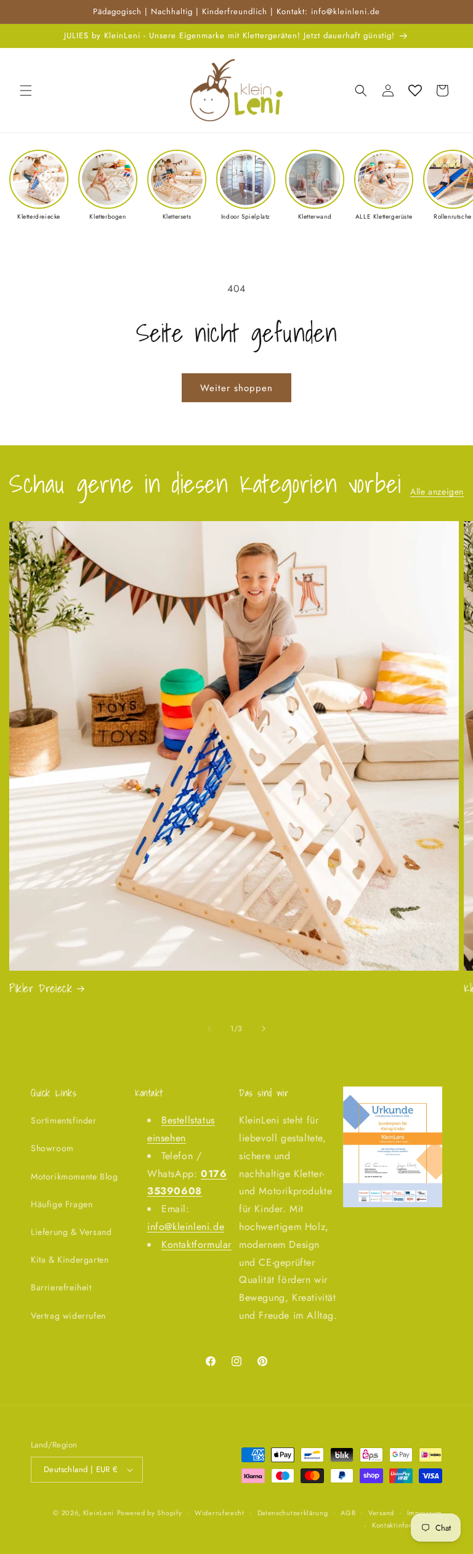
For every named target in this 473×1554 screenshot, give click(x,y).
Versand (381, 1513)
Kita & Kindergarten (69, 1259)
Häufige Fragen (61, 1204)
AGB (348, 1513)
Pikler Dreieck (40, 988)
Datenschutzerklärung (292, 1513)
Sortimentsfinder (64, 1120)
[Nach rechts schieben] (263, 1028)
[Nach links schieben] (209, 1028)
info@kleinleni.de (185, 1227)
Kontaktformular (196, 1244)
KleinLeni (98, 1513)
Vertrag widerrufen (68, 1315)
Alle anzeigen (437, 491)
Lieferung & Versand (71, 1232)
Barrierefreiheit (61, 1287)
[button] (25, 90)
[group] (38, 185)
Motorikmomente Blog (74, 1176)
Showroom (52, 1148)
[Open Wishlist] (415, 90)
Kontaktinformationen (407, 1525)
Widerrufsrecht (220, 1513)
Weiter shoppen (236, 388)
